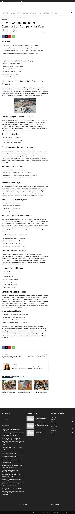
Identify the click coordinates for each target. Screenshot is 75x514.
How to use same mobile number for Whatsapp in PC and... (41, 418)
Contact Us (13, 1)
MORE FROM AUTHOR (18, 376)
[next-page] (5, 397)
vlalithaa (4, 33)
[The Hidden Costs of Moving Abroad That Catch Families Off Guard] (41, 385)
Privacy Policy (19, 1)
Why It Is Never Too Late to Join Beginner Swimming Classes (11, 461)
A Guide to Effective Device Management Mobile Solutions (11, 493)
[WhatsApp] (13, 36)
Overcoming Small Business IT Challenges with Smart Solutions (11, 480)
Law (39, 13)
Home (9, 1)
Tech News (46, 13)
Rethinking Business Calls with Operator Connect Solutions (11, 457)
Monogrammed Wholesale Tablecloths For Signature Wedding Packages (11, 430)
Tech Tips (5, 13)
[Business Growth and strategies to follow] (30, 433)
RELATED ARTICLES (7, 376)
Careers (19, 13)
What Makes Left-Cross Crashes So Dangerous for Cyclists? (10, 471)
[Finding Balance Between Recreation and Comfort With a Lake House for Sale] (9, 385)
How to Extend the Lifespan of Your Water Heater (38, 357)
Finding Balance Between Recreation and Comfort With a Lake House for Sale (8, 393)
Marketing (54, 13)
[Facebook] (3, 36)
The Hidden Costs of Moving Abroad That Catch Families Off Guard (41, 393)
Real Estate (33, 13)
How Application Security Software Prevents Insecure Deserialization (12, 475)
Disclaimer (25, 1)
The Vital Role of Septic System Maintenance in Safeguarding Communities (12, 466)
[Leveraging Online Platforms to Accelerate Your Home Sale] (25, 385)
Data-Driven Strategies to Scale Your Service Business (12, 443)
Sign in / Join (4, 1)
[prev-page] (2, 397)
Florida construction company (9, 93)
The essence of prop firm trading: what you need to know (12, 489)
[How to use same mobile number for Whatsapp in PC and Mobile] (30, 418)
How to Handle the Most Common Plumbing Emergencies (12, 448)
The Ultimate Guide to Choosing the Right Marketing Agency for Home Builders (12, 357)
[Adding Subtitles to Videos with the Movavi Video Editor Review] (30, 426)
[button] (71, 13)
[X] (6, 36)
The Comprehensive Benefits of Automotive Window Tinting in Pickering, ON (12, 452)
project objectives (8, 227)
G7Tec (6, 419)
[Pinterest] (9, 36)
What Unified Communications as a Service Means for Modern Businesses (12, 484)
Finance (25, 13)
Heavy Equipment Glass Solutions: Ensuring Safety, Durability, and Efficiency (12, 434)
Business (12, 13)
